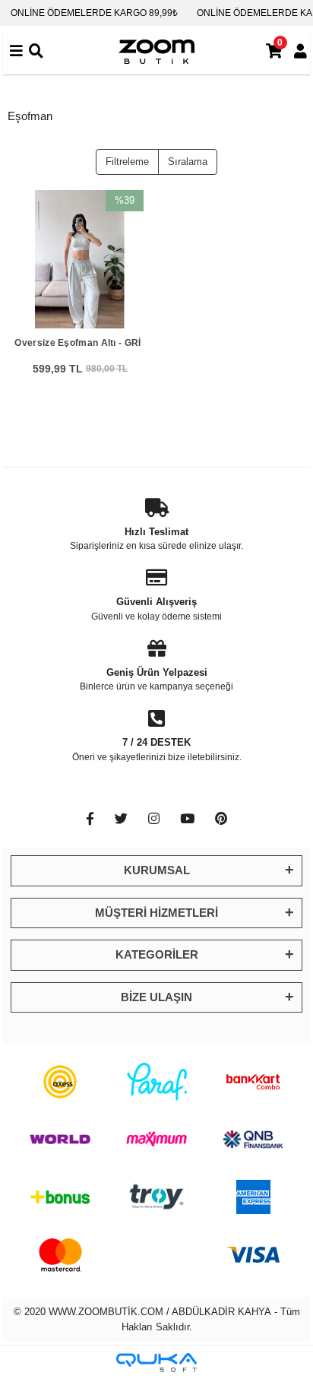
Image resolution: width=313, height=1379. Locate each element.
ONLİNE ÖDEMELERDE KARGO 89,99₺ (94, 13)
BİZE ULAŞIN (156, 997)
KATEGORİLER (156, 954)
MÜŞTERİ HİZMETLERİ (156, 912)
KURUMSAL (157, 870)
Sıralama (187, 161)
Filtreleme (127, 161)
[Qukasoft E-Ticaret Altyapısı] (156, 1362)
